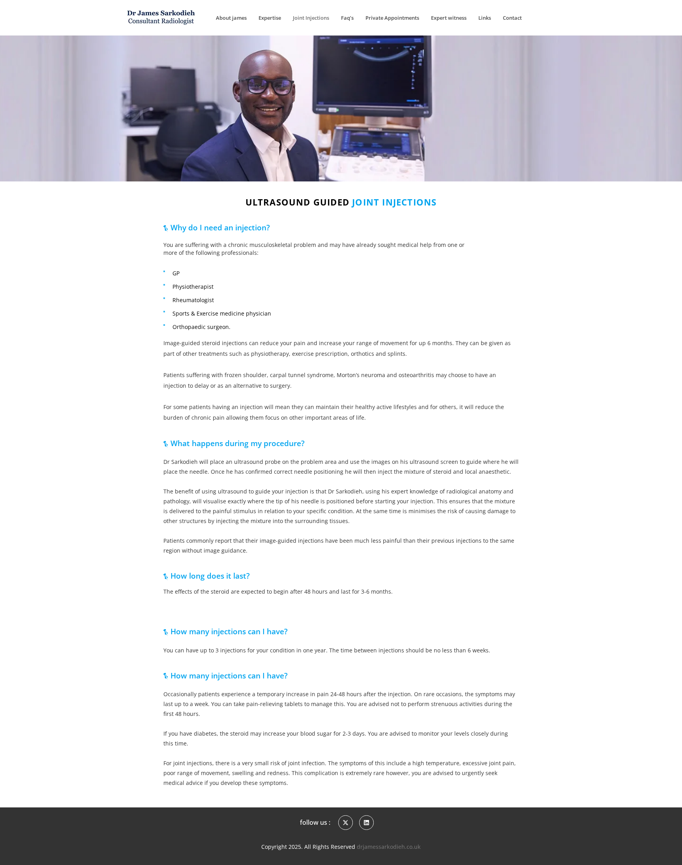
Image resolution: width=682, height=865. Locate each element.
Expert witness (449, 17)
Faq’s (347, 17)
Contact (512, 17)
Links (484, 17)
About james (231, 17)
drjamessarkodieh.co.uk (389, 846)
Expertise (270, 17)
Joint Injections (311, 17)
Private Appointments (392, 17)
